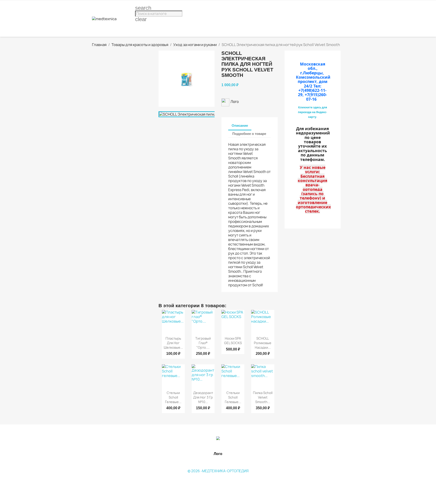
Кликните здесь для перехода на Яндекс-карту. (312, 112)
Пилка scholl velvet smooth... (262, 397)
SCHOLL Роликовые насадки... (262, 343)
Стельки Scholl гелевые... (173, 397)
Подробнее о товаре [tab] (249, 134)
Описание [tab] (240, 125)
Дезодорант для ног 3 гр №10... (203, 397)
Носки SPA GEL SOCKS (233, 340)
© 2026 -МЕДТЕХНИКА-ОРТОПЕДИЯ (218, 471)
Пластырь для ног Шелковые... (173, 343)
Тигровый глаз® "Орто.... (203, 343)
